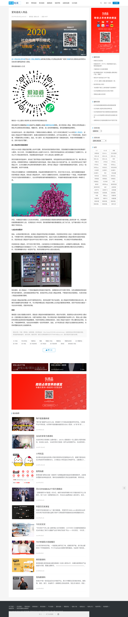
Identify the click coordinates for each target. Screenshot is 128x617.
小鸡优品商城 (114, 162)
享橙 (114, 150)
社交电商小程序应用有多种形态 (103, 108)
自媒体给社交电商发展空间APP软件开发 (105, 120)
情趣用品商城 (49, 125)
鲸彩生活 (114, 204)
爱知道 (31, 16)
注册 (109, 3)
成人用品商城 (16, 59)
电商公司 (36, 16)
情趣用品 (38, 59)
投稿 (116, 3)
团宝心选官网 (97, 159)
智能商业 (66, 606)
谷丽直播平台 (105, 192)
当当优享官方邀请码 (44, 436)
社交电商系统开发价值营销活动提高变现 (105, 112)
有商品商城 (114, 167)
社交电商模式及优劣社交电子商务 (103, 91)
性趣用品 (33, 341)
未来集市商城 (114, 170)
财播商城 (114, 195)
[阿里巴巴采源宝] (23, 512)
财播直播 (114, 198)
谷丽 (105, 187)
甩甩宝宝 (96, 176)
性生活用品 (24, 341)
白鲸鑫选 (96, 178)
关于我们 (11, 606)
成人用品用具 (53, 343)
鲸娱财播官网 (97, 204)
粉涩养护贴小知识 (99, 84)
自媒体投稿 (66, 3)
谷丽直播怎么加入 (114, 192)
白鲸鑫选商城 (114, 178)
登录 (105, 3)
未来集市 (96, 170)
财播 (97, 195)
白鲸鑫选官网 (97, 181)
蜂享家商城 (114, 184)
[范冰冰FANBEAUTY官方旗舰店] (23, 494)
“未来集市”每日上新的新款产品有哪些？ (105, 87)
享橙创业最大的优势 (100, 94)
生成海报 (50, 614)
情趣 (68, 59)
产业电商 (16, 419)
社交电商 (74, 3)
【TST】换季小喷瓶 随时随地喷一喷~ (105, 81)
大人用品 (15, 341)
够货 (114, 159)
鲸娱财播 (96, 201)
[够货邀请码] (23, 565)
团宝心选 (96, 156)
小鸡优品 (40, 454)
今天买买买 (40, 524)
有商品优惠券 (105, 167)
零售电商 (33, 3)
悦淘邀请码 (40, 577)
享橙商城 (96, 153)
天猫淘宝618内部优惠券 (101, 69)
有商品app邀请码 (97, 167)
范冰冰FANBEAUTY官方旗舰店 (49, 489)
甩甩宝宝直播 (114, 176)
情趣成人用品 (49, 341)
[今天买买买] (23, 530)
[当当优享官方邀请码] (23, 442)
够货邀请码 (40, 560)
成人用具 (15, 343)
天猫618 (97, 162)
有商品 (105, 164)
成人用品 (31, 59)
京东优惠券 (114, 153)
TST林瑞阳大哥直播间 (45, 542)
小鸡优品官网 (97, 164)
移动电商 (41, 3)
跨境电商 (35, 606)
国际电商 (58, 606)
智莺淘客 (40, 471)
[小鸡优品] (23, 459)
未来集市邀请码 (97, 173)
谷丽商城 (114, 187)
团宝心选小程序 (105, 159)
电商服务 (105, 606)
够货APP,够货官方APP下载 (102, 77)
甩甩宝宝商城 (105, 176)
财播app (105, 195)
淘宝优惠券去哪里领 (22, 608)
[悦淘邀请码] (23, 583)
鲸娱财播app (105, 201)
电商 (28, 125)
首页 (27, 3)
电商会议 (82, 606)
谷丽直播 (114, 190)
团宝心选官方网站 (114, 156)
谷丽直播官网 (97, 192)
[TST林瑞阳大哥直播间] (23, 547)
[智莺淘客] (23, 477)
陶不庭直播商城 (42, 418)
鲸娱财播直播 (105, 204)
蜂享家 (96, 184)
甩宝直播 (114, 173)
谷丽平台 (96, 190)
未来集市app (105, 170)
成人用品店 (78, 132)
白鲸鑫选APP (105, 178)
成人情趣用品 (78, 341)
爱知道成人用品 (72, 343)
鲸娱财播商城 (114, 201)
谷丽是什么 (105, 190)
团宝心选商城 (105, 156)
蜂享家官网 (97, 187)
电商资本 (11, 608)
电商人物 (16, 490)
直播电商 (49, 3)
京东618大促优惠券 (105, 153)
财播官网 (96, 198)
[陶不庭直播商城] (23, 424)
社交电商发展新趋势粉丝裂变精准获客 (105, 105)
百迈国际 (19, 606)
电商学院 (57, 3)
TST (97, 150)
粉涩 (114, 181)
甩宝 (105, 173)
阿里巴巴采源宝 (42, 507)
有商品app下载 (114, 164)
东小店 (105, 150)
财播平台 (105, 198)
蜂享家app (105, 184)
